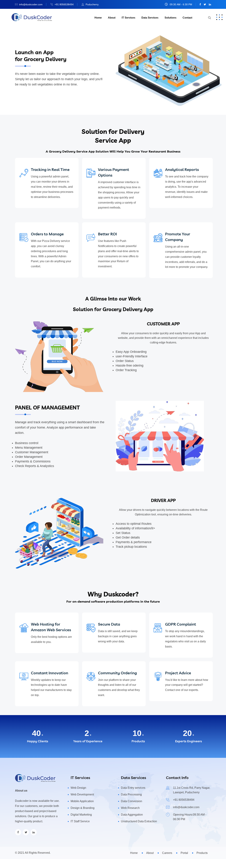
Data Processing (131, 794)
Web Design (78, 787)
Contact (187, 17)
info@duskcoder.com (31, 4)
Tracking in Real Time (50, 169)
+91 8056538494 (64, 4)
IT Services (128, 17)
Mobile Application (82, 801)
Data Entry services (133, 787)
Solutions (170, 17)
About (111, 17)
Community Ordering (117, 672)
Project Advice (178, 672)
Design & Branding (82, 807)
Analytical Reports (182, 169)
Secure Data (109, 624)
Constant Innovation (49, 672)
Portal (184, 852)
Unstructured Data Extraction (139, 821)
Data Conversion (131, 801)
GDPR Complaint (180, 624)
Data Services (149, 17)
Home (98, 17)
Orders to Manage (47, 233)
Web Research (130, 807)
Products (202, 852)
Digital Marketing (81, 814)
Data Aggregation (132, 814)
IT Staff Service (80, 821)
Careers (167, 852)
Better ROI (107, 233)
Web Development (82, 794)
